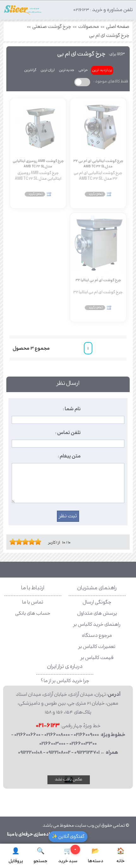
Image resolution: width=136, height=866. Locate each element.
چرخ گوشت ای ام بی (109, 35)
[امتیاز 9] (36, 542)
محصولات (88, 26)
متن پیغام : (69, 456)
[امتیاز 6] (26, 542)
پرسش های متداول (97, 613)
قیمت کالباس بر (97, 658)
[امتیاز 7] (30, 542)
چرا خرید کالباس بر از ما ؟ (65, 681)
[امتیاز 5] (23, 542)
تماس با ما (32, 602)
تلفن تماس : (68, 432)
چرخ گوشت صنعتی (51, 26)
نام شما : (72, 409)
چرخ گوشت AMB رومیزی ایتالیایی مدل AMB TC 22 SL (38, 163)
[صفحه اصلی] (22, 11)
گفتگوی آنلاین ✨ (68, 836)
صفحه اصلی (117, 26)
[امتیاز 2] (14, 542)
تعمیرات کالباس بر (96, 646)
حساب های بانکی (32, 613)
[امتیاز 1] (11, 542)
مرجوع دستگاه (97, 635)
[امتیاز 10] (39, 542)
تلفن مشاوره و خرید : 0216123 (103, 10)
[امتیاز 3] (17, 542)
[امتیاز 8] (33, 542)
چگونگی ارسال (97, 602)
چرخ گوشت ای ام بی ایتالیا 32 (98, 280)
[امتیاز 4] (20, 542)
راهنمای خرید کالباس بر (97, 624)
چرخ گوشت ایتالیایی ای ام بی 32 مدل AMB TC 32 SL (98, 163)
